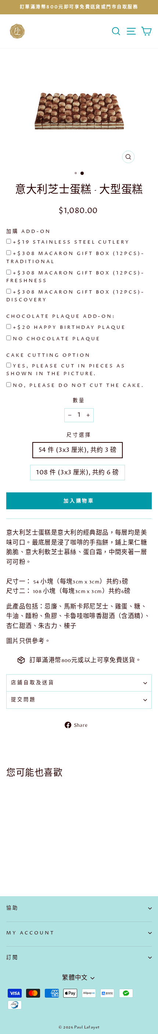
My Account (30, 933)
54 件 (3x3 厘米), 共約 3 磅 (78, 450)
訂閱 (12, 957)
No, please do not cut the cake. (78, 385)
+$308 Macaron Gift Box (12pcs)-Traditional (75, 257)
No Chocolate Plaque (57, 338)
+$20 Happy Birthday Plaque (69, 327)
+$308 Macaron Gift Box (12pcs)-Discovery (75, 296)
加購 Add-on (28, 231)
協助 (12, 908)
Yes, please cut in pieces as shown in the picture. (66, 370)
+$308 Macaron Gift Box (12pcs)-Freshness (75, 277)
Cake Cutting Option (48, 355)
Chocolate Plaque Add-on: (60, 316)
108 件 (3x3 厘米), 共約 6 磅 (77, 472)
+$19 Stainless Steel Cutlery (71, 242)
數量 (79, 400)
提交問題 (23, 699)
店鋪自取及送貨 (33, 682)
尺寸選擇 (79, 435)
